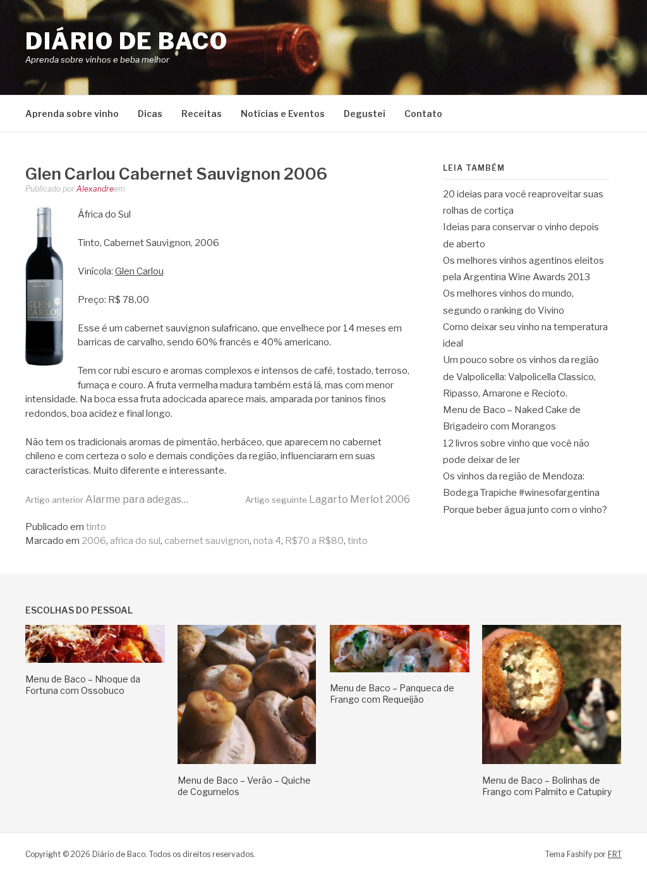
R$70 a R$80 (314, 540)
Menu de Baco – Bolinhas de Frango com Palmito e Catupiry (547, 786)
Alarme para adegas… (106, 499)
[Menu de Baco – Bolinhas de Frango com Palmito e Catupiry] (551, 761)
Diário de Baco (126, 41)
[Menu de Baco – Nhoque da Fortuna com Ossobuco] (95, 659)
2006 (94, 540)
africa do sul (135, 540)
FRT (615, 854)
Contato (423, 113)
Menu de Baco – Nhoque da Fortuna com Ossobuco (82, 685)
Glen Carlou (139, 271)
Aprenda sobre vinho (72, 113)
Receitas (201, 113)
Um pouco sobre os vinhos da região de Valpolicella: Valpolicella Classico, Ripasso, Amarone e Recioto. (521, 376)
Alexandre (95, 189)
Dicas (150, 113)
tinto (96, 527)
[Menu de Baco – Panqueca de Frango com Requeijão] (399, 669)
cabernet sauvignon (207, 540)
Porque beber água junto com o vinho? (525, 509)
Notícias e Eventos (283, 113)
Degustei (364, 113)
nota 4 (267, 540)
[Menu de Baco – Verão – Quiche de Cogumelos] (247, 761)
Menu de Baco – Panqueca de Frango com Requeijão (392, 693)
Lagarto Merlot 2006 (327, 499)
